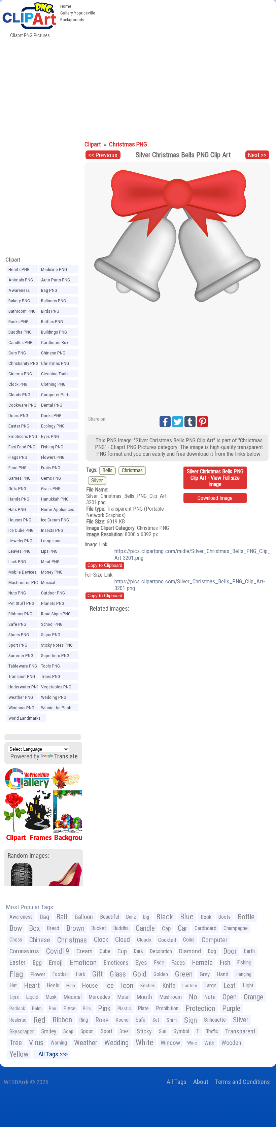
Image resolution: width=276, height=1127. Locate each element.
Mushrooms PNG (23, 582)
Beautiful (109, 917)
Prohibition (167, 1008)
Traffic (212, 1031)
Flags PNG (17, 457)
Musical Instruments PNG (56, 583)
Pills (87, 1008)
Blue (187, 916)
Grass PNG (51, 488)
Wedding (116, 1042)
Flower (37, 974)
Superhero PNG (55, 655)
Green (184, 974)
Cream (84, 951)
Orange (253, 997)
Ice (109, 985)
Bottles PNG (52, 321)
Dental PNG (51, 405)
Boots (224, 917)
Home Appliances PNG (57, 510)
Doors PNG (18, 415)
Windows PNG (21, 707)
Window (170, 1043)
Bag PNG (49, 290)
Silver (97, 480)
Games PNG (19, 478)
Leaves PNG (19, 551)
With (209, 1042)
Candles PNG (20, 342)
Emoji (56, 962)
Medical (73, 997)
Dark (138, 951)
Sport (106, 1031)
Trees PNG (50, 676)
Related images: (109, 608)
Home (65, 6)
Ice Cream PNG (55, 519)
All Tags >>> (52, 1054)
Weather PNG (20, 697)
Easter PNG (18, 426)
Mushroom (170, 997)
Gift (97, 974)
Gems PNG (51, 478)
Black (164, 916)
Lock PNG (17, 561)
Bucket (99, 928)
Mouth (144, 996)
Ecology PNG (53, 426)
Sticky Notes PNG (57, 645)
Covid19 (57, 951)
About (200, 1082)
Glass (118, 974)
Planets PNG (52, 603)
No (193, 997)
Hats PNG (17, 509)
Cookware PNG (22, 405)
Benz (131, 917)
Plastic (124, 1008)
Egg (37, 962)
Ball (62, 917)
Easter (17, 962)
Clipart (13, 259)
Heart (32, 985)
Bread (53, 928)
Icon (127, 985)
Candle (145, 928)
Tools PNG (50, 666)
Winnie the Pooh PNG (56, 708)
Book (206, 917)
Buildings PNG (54, 332)
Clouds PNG (19, 394)
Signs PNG (50, 634)
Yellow (19, 1054)
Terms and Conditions (242, 1082)
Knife (169, 985)
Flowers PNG (53, 457)
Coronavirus (24, 951)
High (70, 986)
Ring (83, 1020)
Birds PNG (50, 311)
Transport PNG (21, 676)
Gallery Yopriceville (77, 12)
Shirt (171, 1020)
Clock (101, 940)
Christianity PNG (23, 363)
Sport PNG (17, 645)
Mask (51, 997)
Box (34, 928)
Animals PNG (20, 279)
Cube (105, 951)
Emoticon (83, 962)
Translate (66, 756)
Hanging (243, 974)
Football (61, 974)
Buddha (121, 928)
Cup (122, 951)
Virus (36, 1042)
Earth (249, 951)
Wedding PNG (53, 697)
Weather (85, 1042)
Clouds (144, 940)
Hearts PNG (19, 269)
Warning (58, 1042)
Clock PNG (18, 384)
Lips (14, 997)
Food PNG (17, 467)
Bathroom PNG (22, 311)
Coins (189, 939)
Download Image (215, 498)
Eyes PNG (50, 436)
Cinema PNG (20, 373)
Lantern (189, 986)
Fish (225, 962)
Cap (166, 928)
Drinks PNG (51, 415)
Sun (162, 1031)
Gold (139, 974)
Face (159, 962)
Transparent (240, 1031)
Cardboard (205, 928)
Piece (69, 1008)
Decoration (161, 951)
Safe (140, 1020)
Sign (190, 1020)
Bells (107, 470)
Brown (75, 928)
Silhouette (215, 1020)
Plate (143, 1008)
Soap (68, 1031)
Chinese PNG (53, 352)
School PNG (52, 624)
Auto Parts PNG (55, 279)
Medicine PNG (54, 269)
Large (210, 985)
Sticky (144, 1031)
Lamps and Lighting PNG (53, 541)
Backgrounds (72, 19)
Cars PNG (17, 352)
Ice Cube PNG (21, 530)
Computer (215, 940)
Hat (13, 985)
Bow (15, 928)
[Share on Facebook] (165, 421)
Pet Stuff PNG (21, 603)
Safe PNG (17, 624)
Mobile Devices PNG (22, 573)
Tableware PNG (22, 666)
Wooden (231, 1042)
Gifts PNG (17, 488)
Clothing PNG (53, 384)
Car (182, 928)
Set (155, 1020)
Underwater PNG (23, 686)
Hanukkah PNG (55, 499)
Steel (124, 1031)
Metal (123, 997)
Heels (53, 985)
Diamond (190, 951)
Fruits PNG (50, 467)
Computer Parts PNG (55, 395)
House (90, 985)
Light (248, 985)
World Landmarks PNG (24, 719)
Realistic (17, 1020)
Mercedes (99, 997)
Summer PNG (20, 655)
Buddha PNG (20, 332)
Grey (205, 974)
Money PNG (52, 572)
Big (146, 917)
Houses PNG (19, 519)
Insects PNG (52, 530)
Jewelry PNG (20, 540)
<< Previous (102, 155)
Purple (231, 1008)
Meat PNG (50, 561)
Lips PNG (49, 551)
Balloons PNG (53, 300)
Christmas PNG (55, 363)
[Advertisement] (138, 87)
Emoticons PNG (22, 436)
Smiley (48, 1031)
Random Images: (28, 855)
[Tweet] (177, 421)
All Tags (176, 1082)
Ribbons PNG (20, 613)
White (144, 1042)
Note (209, 997)
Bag (44, 917)
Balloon (84, 916)
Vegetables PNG (56, 686)
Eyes (141, 962)
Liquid (32, 997)
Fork (80, 974)
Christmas (132, 470)
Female (202, 962)
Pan (52, 1008)
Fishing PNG (52, 446)
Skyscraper (21, 1031)
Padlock (17, 1008)
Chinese (39, 940)
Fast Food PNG (21, 446)
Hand (223, 974)
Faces (178, 962)
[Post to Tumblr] (190, 421)
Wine (192, 1043)
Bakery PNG (19, 300)
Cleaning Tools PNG (54, 374)
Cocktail (167, 939)
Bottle (246, 917)
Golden (160, 974)
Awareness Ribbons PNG (20, 291)
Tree (15, 1042)
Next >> (257, 155)
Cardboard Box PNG (54, 343)
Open (229, 997)
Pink (104, 1008)
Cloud (122, 940)
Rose (102, 1020)
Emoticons (116, 962)
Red (39, 1020)
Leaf (229, 986)
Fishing (244, 962)
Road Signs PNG (56, 613)
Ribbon (62, 1020)
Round (122, 1020)
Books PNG (18, 321)
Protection (200, 1008)
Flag (16, 974)
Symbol (181, 1031)
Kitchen (148, 986)
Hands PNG (18, 499)
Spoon (87, 1031)
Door (230, 951)
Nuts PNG (17, 592)
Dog (212, 951)
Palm (37, 1008)
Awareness (21, 917)
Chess (15, 939)
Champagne (235, 928)
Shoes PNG (18, 634)
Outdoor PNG (53, 592)
